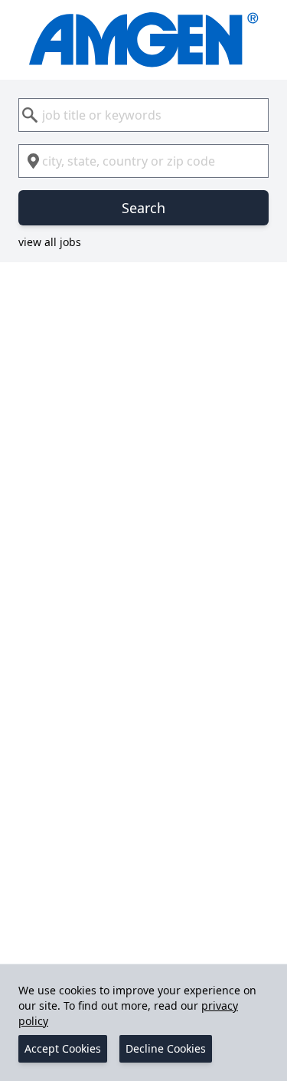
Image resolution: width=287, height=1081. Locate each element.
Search (143, 208)
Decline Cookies (166, 1048)
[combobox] (143, 115)
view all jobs (49, 242)
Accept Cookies (62, 1048)
